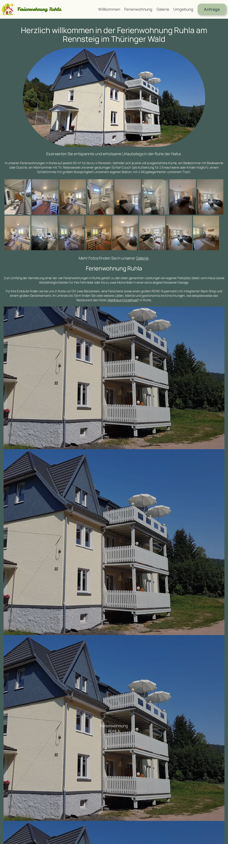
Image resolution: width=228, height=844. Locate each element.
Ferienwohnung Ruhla (39, 9)
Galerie (142, 258)
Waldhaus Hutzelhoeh (123, 300)
